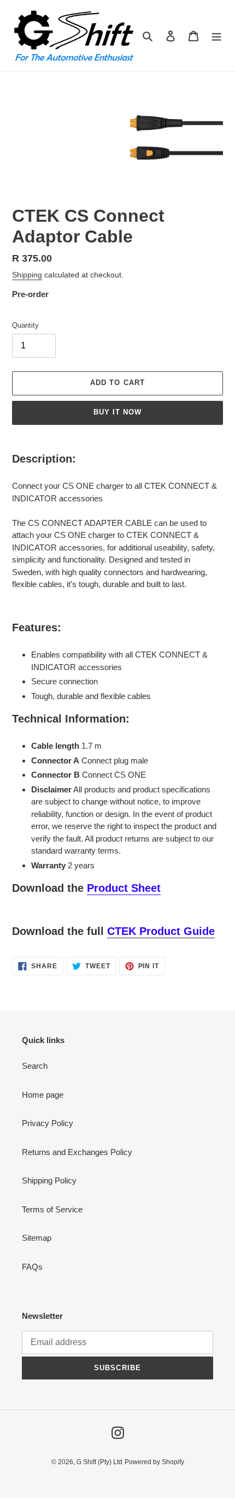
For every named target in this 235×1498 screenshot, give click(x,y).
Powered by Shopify (154, 1462)
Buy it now (117, 412)
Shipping (27, 274)
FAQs (32, 1266)
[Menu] (216, 36)
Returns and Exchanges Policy (77, 1152)
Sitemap (36, 1237)
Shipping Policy (49, 1180)
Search (35, 1065)
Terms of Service (52, 1209)
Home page (42, 1094)
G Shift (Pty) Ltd (99, 1462)
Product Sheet (124, 888)
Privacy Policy (47, 1123)
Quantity (25, 325)
